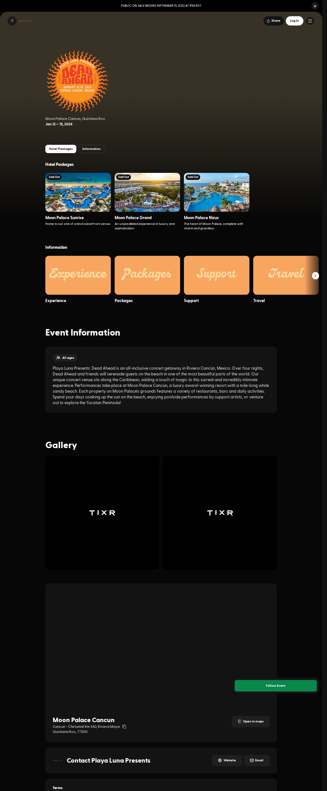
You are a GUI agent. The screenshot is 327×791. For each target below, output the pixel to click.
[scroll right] (315, 275)
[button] (315, 6)
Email (259, 760)
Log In (294, 20)
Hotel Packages (60, 149)
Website (230, 760)
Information (91, 149)
